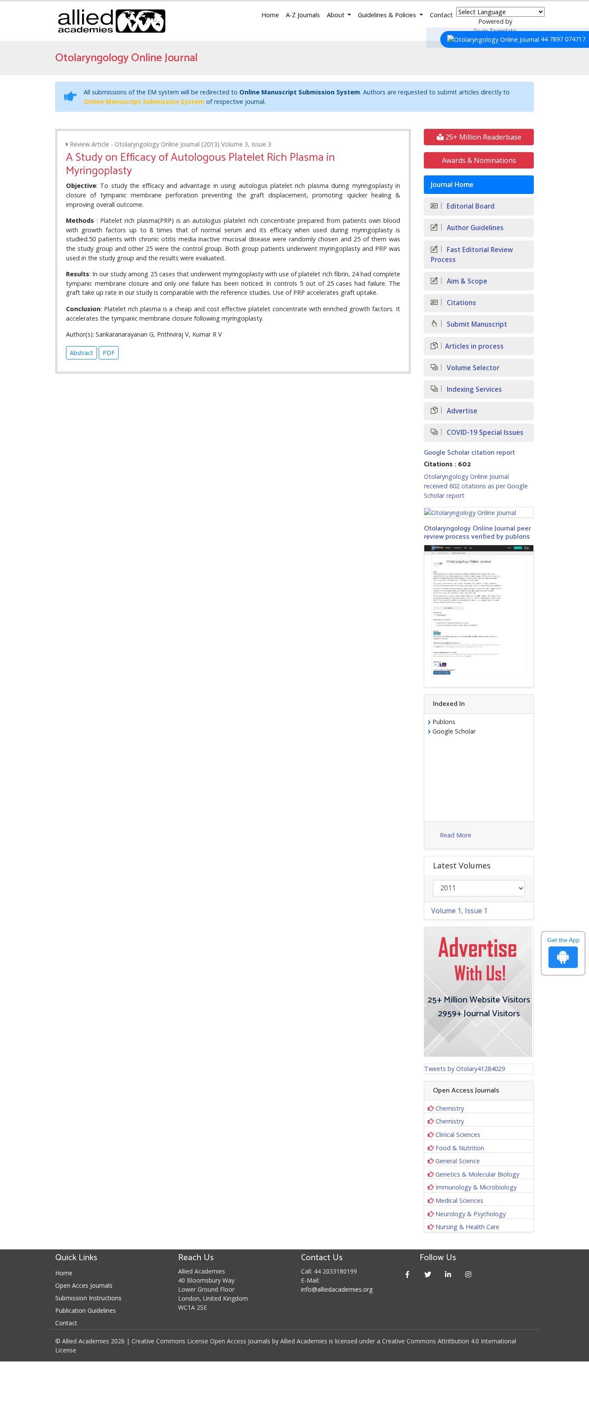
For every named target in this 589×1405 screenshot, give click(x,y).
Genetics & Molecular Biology (477, 1174)
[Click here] (478, 512)
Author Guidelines (474, 227)
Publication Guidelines (85, 1310)
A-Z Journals (303, 15)
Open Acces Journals (84, 1285)
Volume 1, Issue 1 (459, 910)
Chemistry (449, 1108)
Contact (441, 15)
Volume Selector (472, 367)
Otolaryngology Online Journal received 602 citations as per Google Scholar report (476, 485)
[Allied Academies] (111, 21)
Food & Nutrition (459, 1148)
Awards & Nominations (479, 160)
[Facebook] (407, 1274)
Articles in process (474, 346)
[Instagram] (468, 1274)
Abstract (81, 353)
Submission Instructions (88, 1298)
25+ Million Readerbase (482, 137)
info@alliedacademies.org (337, 1289)
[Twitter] (427, 1274)
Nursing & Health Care (467, 1227)
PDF (109, 353)
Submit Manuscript (476, 324)
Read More (455, 835)
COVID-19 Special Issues (484, 432)
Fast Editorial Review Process (472, 254)
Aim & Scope (466, 281)
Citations (460, 302)
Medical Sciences (459, 1200)
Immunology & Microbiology (476, 1187)
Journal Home (452, 184)
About (336, 15)
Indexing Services (473, 389)
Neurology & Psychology (470, 1214)
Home (270, 15)
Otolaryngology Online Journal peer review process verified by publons (477, 533)
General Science (457, 1161)
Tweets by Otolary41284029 (464, 1069)
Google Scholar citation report (469, 453)
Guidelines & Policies (388, 15)
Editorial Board (470, 206)
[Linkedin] (448, 1274)
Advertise (461, 410)
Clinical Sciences (457, 1134)
